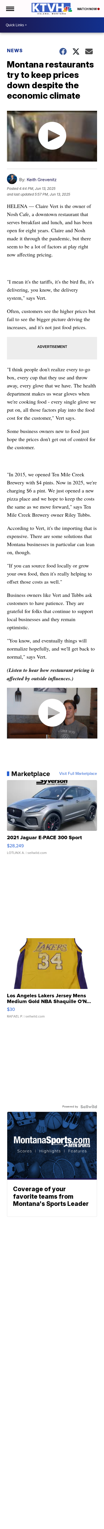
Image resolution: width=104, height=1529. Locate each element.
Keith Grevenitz (42, 179)
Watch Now (87, 9)
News (15, 50)
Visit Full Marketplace (78, 774)
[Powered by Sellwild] (88, 1107)
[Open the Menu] (9, 8)
